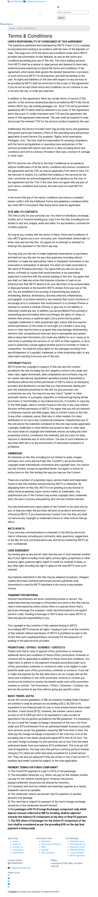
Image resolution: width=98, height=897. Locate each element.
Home (12, 28)
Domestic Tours (77, 841)
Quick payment (48, 852)
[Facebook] (8, 875)
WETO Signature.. (78, 855)
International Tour (78, 844)
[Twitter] (9, 878)
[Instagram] (8, 887)
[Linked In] (8, 881)
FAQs (43, 847)
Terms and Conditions (51, 844)
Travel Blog (18, 850)
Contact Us (18, 847)
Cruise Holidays (77, 852)
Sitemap (45, 850)
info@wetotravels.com (35, 1)
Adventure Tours (77, 847)
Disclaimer (46, 841)
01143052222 (16, 1)
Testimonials (18, 852)
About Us (17, 844)
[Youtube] (9, 884)
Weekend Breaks (77, 850)
